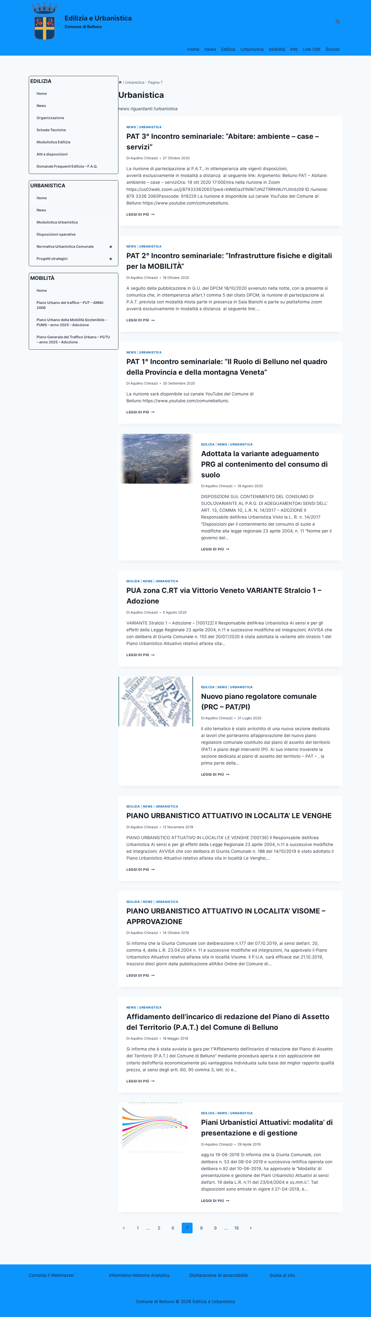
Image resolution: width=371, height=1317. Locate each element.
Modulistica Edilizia (53, 142)
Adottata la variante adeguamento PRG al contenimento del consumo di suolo (264, 464)
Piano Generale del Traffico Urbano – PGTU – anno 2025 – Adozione (73, 339)
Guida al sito (282, 1275)
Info (294, 49)
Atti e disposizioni (52, 154)
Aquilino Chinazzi (144, 158)
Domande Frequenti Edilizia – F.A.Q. (67, 166)
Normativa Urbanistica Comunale (75, 246)
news (131, 127)
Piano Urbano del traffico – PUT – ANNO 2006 (70, 305)
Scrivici (333, 49)
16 (236, 1228)
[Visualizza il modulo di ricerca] (337, 21)
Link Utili (311, 49)
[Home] (120, 82)
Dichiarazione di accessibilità (218, 1275)
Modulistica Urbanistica (57, 222)
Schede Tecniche (51, 130)
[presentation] (155, 459)
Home (193, 49)
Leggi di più (140, 214)
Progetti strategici (75, 259)
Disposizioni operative (56, 234)
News (210, 49)
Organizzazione (50, 118)
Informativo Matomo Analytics (139, 1275)
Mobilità (277, 49)
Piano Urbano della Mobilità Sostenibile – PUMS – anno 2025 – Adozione (72, 322)
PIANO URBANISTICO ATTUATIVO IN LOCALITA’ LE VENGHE (229, 815)
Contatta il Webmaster (51, 1275)
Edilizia (228, 49)
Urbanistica (252, 49)
